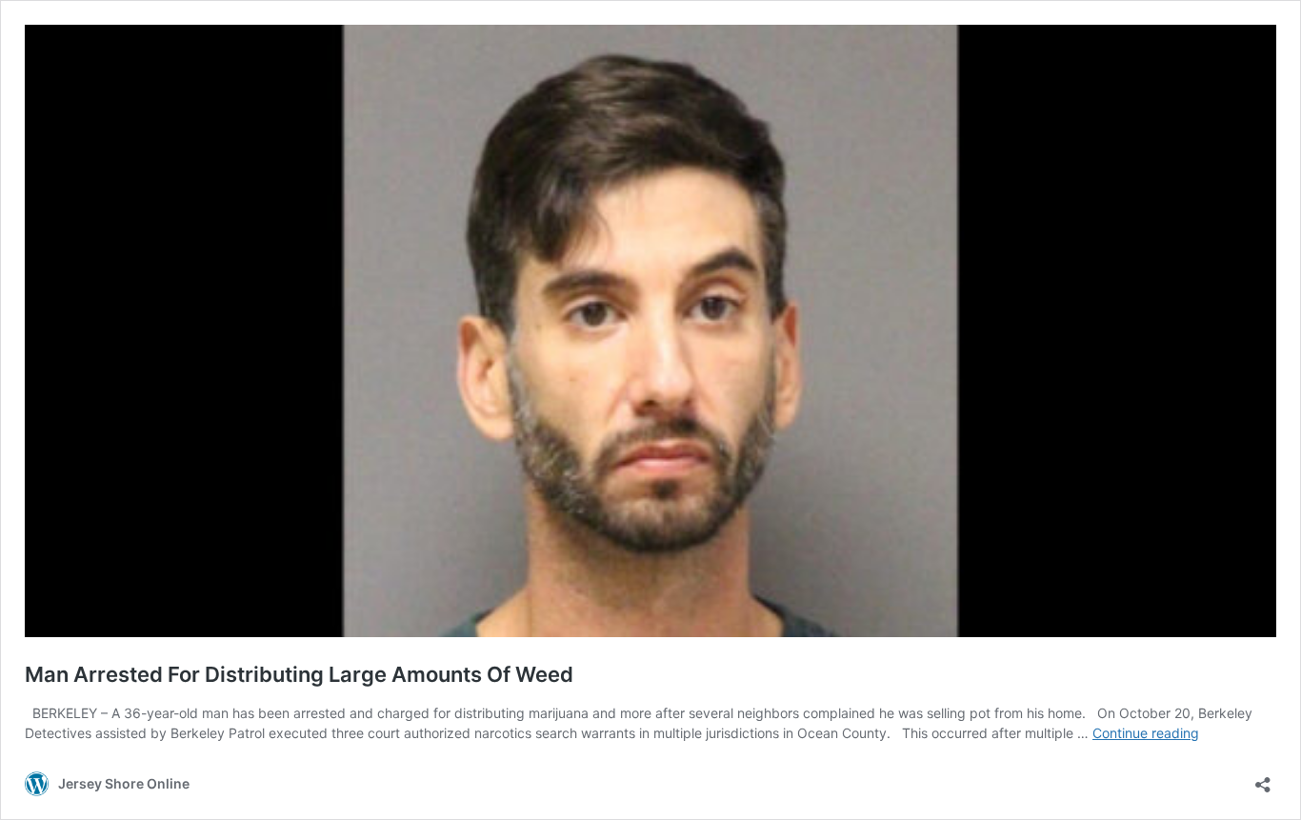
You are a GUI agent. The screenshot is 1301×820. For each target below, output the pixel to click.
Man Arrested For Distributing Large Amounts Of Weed (299, 674)
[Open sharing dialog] (1263, 778)
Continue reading (1145, 733)
